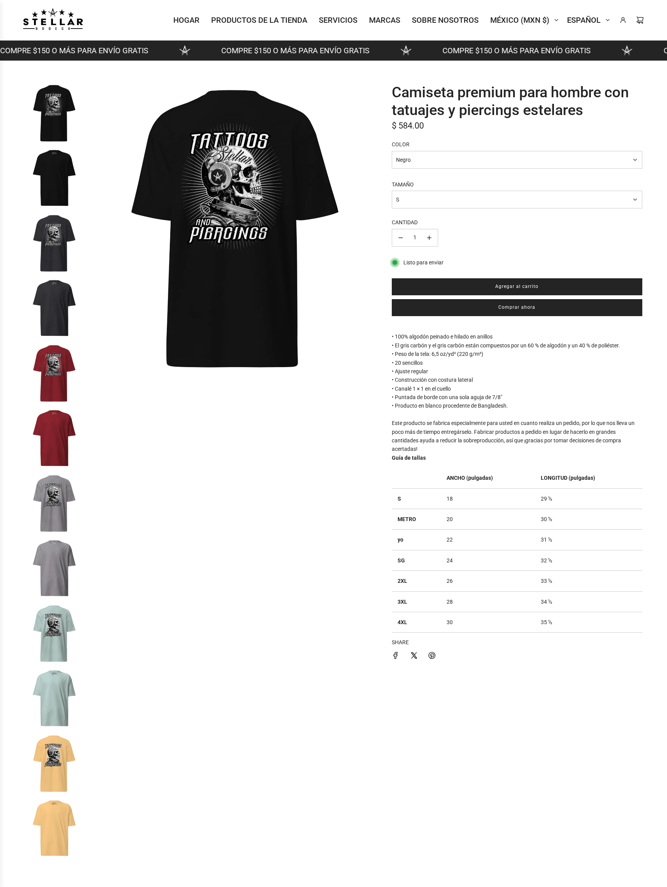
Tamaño (403, 184)
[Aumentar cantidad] (429, 237)
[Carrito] (639, 20)
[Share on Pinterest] (431, 656)
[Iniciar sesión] (623, 20)
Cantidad (405, 222)
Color (401, 144)
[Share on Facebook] (395, 656)
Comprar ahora (516, 307)
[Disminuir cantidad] (400, 237)
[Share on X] (413, 656)
